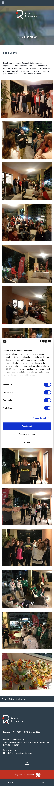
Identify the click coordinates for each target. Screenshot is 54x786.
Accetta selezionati (27, 434)
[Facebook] (27, 763)
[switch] (47, 392)
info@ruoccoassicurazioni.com (19, 753)
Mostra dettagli (39, 418)
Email (13, 783)
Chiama (41, 783)
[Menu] (3, 3)
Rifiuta (27, 442)
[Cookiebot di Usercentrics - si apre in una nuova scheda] (40, 341)
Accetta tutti (27, 426)
